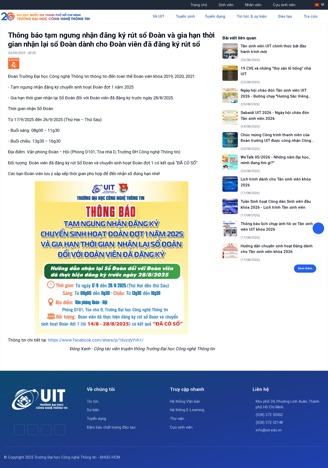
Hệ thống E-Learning (187, 410)
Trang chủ (198, 5)
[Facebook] (19, 429)
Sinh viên (226, 5)
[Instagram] (46, 429)
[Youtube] (33, 429)
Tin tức (93, 401)
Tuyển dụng (96, 418)
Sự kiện (93, 410)
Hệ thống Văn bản (185, 401)
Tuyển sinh (185, 16)
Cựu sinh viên (284, 5)
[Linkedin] (60, 429)
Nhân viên (253, 5)
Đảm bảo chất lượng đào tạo (111, 427)
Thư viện (177, 418)
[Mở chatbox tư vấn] (318, 228)
